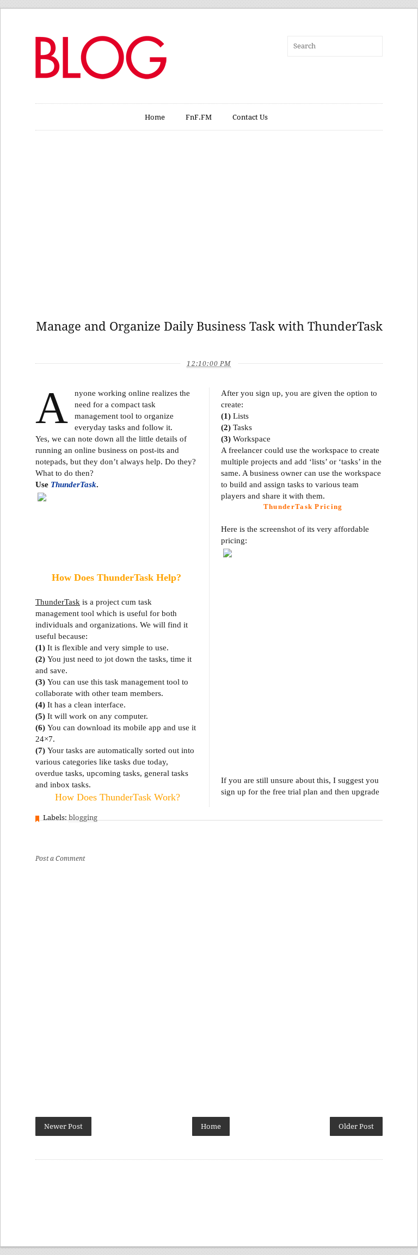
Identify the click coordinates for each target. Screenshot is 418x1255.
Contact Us (250, 117)
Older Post (356, 1126)
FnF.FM (199, 117)
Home (155, 117)
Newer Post (63, 1126)
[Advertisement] (209, 230)
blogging (83, 817)
